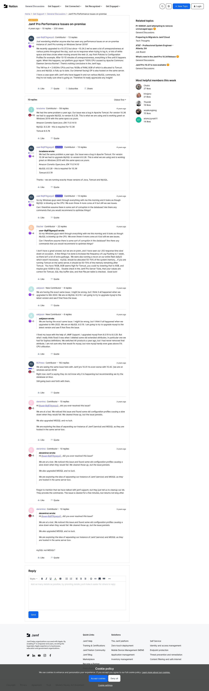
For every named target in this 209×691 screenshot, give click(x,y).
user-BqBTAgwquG (45, 37)
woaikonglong (150, 110)
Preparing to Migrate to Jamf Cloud (153, 37)
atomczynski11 (151, 118)
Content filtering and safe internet (165, 659)
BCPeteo (40, 363)
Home (27, 14)
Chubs (147, 85)
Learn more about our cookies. (156, 672)
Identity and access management (165, 645)
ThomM (147, 102)
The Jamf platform (120, 641)
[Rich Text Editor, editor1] (77, 596)
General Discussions (35, 6)
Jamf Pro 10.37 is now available (151, 65)
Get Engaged (112, 6)
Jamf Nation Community (94, 650)
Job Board (140, 52)
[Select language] (169, 6)
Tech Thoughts (143, 40)
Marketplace (89, 659)
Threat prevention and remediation (166, 654)
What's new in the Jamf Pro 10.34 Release (156, 56)
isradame (40, 108)
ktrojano (147, 94)
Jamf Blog (87, 654)
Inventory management (122, 659)
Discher (39, 226)
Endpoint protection (159, 650)
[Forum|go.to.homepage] (11, 6)
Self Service (155, 641)
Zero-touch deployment (122, 645)
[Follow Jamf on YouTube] (39, 655)
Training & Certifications (94, 645)
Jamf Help (87, 641)
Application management (122, 654)
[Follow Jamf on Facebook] (50, 655)
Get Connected (72, 6)
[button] (181, 6)
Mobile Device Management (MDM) (127, 650)
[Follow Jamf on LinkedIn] (33, 655)
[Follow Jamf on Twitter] (28, 655)
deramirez (41, 401)
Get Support (53, 6)
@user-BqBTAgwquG (48, 405)
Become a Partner (91, 664)
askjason (40, 288)
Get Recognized (92, 6)
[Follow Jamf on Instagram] (44, 655)
